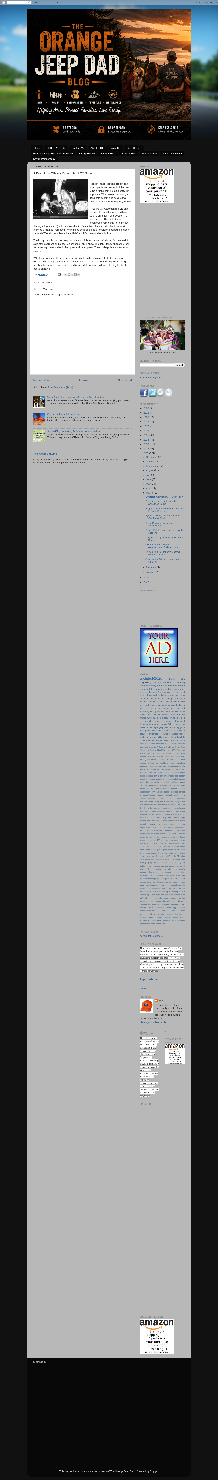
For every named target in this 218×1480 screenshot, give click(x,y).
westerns (166, 920)
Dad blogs (144, 747)
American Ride (128, 153)
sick (164, 901)
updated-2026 (151, 678)
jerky (182, 727)
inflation (181, 705)
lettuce (154, 731)
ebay (154, 811)
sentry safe (173, 898)
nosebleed (144, 875)
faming (151, 814)
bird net (176, 718)
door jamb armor (163, 808)
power (162, 882)
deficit (172, 802)
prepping (149, 885)
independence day (177, 843)
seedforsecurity (148, 685)
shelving (172, 737)
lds (147, 856)
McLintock (166, 750)
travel (155, 914)
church (166, 789)
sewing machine (146, 901)
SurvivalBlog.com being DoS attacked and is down (74, 431)
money (181, 689)
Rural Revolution (163, 753)
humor (160, 843)
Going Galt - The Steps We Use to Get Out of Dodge (75, 397)
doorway (174, 808)
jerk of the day (172, 727)
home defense (174, 837)
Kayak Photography (44, 158)
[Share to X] (72, 274)
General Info (146, 689)
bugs (163, 782)
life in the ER (174, 856)
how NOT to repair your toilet (165, 840)
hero (158, 837)
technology (171, 908)
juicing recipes (151, 853)
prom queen (165, 885)
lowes (177, 859)
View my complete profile (153, 1022)
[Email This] (65, 274)
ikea (166, 843)
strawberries (145, 904)
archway (171, 769)
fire (157, 705)
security (167, 685)
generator (159, 827)
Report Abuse (149, 979)
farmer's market (163, 814)
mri (157, 872)
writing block (161, 924)
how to (182, 840)
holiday (164, 837)
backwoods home (177, 773)
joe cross (144, 708)
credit (176, 795)
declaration (164, 802)
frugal (182, 692)
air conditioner (162, 763)
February (151, 567)
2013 (146, 444)
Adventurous (150, 744)
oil (162, 875)
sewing (153, 711)
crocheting (151, 798)
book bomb (144, 779)
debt (161, 702)
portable (156, 882)
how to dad (145, 843)
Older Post (124, 380)
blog (176, 698)
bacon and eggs (146, 776)
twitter (163, 914)
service (182, 898)
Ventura (143, 756)
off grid (158, 875)
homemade (152, 695)
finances (150, 818)
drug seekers (145, 811)
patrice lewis (170, 731)
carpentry (163, 785)
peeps (156, 879)
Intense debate (174, 747)
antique (153, 769)
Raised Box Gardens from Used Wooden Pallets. (162, 553)
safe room (169, 895)
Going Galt (162, 747)
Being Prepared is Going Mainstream (158, 524)
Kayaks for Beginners (151, 377)
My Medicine (149, 153)
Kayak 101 (115, 148)
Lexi (160, 750)
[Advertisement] (162, 260)
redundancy (174, 695)
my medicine (179, 872)
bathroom (168, 718)
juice (183, 850)
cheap (182, 785)
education (161, 811)
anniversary (145, 769)
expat (182, 811)
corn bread (164, 792)
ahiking (151, 763)
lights (183, 856)
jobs (178, 850)
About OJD (96, 148)
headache (181, 834)
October (150, 461)
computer (144, 702)
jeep (161, 727)
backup (166, 773)
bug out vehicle (153, 782)
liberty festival (162, 856)
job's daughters (169, 850)
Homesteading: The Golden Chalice (53, 153)
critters (182, 795)
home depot (152, 727)
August (150, 470)
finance (143, 818)
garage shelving (178, 824)
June (149, 479)
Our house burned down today (63, 414)
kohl (148, 731)
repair (168, 892)
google (162, 705)
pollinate (181, 731)
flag (164, 818)
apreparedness (178, 715)
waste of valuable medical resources (164, 917)
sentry (165, 898)
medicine (148, 869)
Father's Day (155, 692)
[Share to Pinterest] (78, 274)
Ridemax (150, 753)
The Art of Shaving (45, 453)
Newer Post (41, 380)
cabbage (174, 782)
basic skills (158, 718)
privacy (156, 885)
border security (156, 779)
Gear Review (134, 148)
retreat (182, 892)
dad (169, 689)
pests (162, 879)
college (150, 721)
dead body (176, 798)
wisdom (181, 920)
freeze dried (162, 821)
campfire (151, 785)
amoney (151, 766)
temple (182, 908)
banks (156, 776)
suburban (156, 904)
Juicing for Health (172, 153)
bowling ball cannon (177, 779)
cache (182, 782)
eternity (176, 811)
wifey (174, 920)
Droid (151, 747)
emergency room (152, 724)
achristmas (180, 756)
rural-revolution (158, 895)
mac (156, 863)
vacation (169, 914)
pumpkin (167, 734)
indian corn (144, 846)
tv (159, 914)
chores (158, 789)
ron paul (175, 708)
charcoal (175, 785)
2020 (146, 417)
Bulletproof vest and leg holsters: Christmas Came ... (163, 502)
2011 (146, 453)
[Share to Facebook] (75, 274)
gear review (179, 724)
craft (158, 795)
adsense (154, 760)
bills (176, 776)
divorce (153, 808)
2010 (146, 577)
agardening (160, 689)
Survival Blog (179, 753)
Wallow (156, 715)
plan (167, 879)
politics (150, 882)
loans (142, 859)
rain (179, 888)
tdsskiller (160, 908)
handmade (164, 834)
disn (141, 808)
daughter (169, 721)
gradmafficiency (151, 830)
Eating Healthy (87, 153)
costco (152, 795)
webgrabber (156, 920)
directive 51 (172, 805)
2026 (146, 408)
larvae (142, 856)
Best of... (177, 678)
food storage (179, 818)
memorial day (160, 869)
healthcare (144, 837)
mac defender (166, 863)
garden (143, 695)
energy (169, 811)
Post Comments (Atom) (60, 387)
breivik (142, 782)
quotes (175, 734)
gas (141, 827)
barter (153, 698)
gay (152, 827)
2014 (146, 439)
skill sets (170, 901)
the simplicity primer (165, 740)
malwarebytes (145, 866)
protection (174, 885)
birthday (168, 698)
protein (182, 885)
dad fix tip (153, 702)
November (152, 457)
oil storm (167, 875)
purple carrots (171, 888)
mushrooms (166, 872)
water (182, 917)
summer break (178, 904)
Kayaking (145, 682)
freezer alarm (173, 821)
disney (146, 808)
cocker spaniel (178, 789)
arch (159, 769)
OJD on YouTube (56, 148)
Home (37, 148)
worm (153, 924)
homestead (171, 705)
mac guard (180, 863)
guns (148, 834)
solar (183, 901)
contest (175, 692)
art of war (180, 769)
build (168, 782)
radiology (163, 695)
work (142, 743)
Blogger (154, 1471)
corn (175, 685)
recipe (182, 734)
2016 (146, 430)
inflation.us (168, 846)
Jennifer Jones (178, 711)
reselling (175, 892)
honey (148, 840)
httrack (154, 843)
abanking (151, 756)
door (142, 724)
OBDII (173, 750)
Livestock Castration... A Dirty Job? (164, 496)
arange (143, 718)
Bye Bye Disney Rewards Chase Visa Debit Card (162, 517)
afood (176, 760)
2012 (146, 448)
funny (157, 824)
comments (154, 792)
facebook (143, 814)
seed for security (155, 898)
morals (182, 869)
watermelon (144, 920)
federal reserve (178, 814)
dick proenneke (160, 805)
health (142, 727)
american (143, 766)
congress (159, 721)
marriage (164, 866)
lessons (152, 856)
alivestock (180, 763)
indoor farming (157, 846)
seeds (181, 685)
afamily (162, 760)
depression (148, 805)
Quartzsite (144, 698)
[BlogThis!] (69, 274)
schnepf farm (179, 895)
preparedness (155, 734)
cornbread (174, 792)
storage (144, 692)
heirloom (152, 837)
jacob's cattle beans (148, 850)
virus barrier (179, 914)
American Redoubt (164, 744)
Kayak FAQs (146, 715)
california (143, 785)
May (148, 484)
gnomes (171, 827)
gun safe (177, 830)
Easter (167, 711)
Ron (160, 1000)
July (148, 475)
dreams (181, 808)
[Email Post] (59, 274)
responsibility (156, 737)
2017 (146, 426)
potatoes (144, 734)
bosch (165, 779)
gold (177, 827)
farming (164, 724)
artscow (143, 773)
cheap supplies (147, 789)
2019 (146, 421)
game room (166, 824)
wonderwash (145, 924)
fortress (143, 821)
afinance (169, 760)
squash (160, 711)
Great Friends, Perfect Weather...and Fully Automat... (163, 546)
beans (160, 698)
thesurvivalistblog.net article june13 (158, 911)
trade (183, 911)
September (152, 466)
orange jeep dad (178, 875)
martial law (173, 866)
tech (154, 740)
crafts (162, 795)
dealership (144, 802)
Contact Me (78, 148)
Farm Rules (107, 153)
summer (165, 904)
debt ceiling (154, 802)
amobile (165, 715)
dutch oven (172, 702)
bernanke (170, 776)
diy (165, 702)
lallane (182, 853)
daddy (168, 798)
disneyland (180, 721)
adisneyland (145, 760)
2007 (146, 582)
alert (172, 763)
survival (167, 682)
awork (149, 718)
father (170, 724)
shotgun (158, 901)
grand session (165, 830)
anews (158, 766)
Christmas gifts (178, 744)
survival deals (147, 908)
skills (178, 901)
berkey (163, 776)
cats (169, 785)
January (150, 572)
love (172, 859)
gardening (179, 682)
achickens (169, 756)
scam (164, 737)
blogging (166, 692)
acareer (160, 756)
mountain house (147, 872)
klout (171, 853)
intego (182, 846)
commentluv (145, 792)
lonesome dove (162, 859)
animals (181, 766)
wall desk (143, 917)
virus (182, 695)
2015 (146, 435)
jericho (160, 850)
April (149, 488)
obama (151, 875)
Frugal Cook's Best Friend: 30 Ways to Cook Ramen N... (164, 510)
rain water (149, 892)
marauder (156, 866)
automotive (157, 773)
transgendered (146, 914)
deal (183, 798)
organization (145, 879)
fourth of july (152, 821)
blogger (182, 776)
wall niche (180, 740)
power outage (171, 882)
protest (142, 888)
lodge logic (150, 859)
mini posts (172, 869)
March (150, 493)
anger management (170, 766)
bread (182, 698)
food (159, 685)
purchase (161, 888)
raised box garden (160, 708)
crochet (143, 798)
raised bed (160, 892)
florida (169, 818)
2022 (146, 413)
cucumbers (160, 798)
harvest (172, 834)
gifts (165, 827)
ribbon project (145, 895)
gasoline (146, 827)
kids (174, 689)
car (156, 785)
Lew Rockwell (152, 750)
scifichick (143, 898)
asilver (149, 773)
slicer (148, 740)
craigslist (169, 795)
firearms (158, 818)
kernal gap (163, 853)
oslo (152, 879)
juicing (143, 731)
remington (144, 737)
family (157, 682)
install (176, 846)
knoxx (176, 853)
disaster (181, 805)
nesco (161, 731)
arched (165, 769)
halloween (155, 834)
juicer (142, 853)
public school (151, 888)
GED (156, 747)
